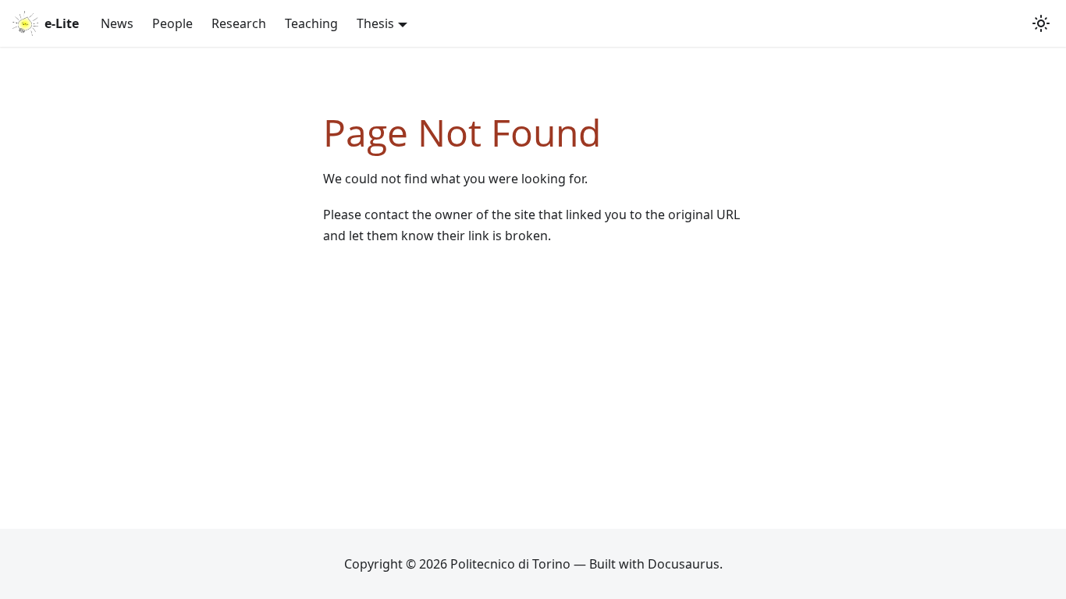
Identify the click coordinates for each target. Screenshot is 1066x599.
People (172, 23)
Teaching (311, 23)
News (117, 23)
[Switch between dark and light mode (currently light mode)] (1041, 23)
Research (238, 23)
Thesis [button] (375, 23)
